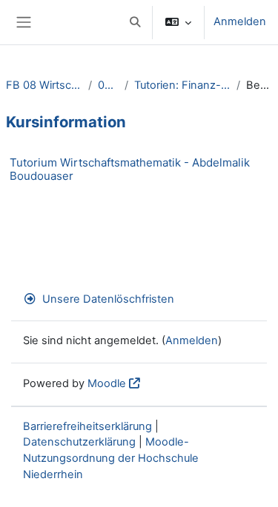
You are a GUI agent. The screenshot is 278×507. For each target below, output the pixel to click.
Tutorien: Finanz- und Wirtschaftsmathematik (182, 85)
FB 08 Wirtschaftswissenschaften (44, 85)
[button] (135, 22)
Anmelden (240, 21)
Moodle (106, 383)
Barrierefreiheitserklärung (87, 426)
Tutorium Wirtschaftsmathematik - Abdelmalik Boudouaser (130, 169)
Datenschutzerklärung (79, 442)
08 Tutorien (108, 85)
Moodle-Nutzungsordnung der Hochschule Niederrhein (111, 458)
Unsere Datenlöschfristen (108, 299)
